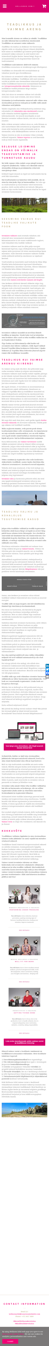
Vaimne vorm (7, 822)
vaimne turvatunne (28, 442)
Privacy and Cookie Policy (13, 1334)
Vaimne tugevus (23, 137)
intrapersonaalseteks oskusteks (17, 86)
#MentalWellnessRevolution (24, 1321)
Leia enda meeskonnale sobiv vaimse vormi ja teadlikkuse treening (24, 1042)
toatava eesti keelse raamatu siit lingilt (26, 280)
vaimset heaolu (28, 549)
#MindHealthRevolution (24, 1324)
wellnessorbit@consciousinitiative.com (24, 1314)
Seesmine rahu (8, 479)
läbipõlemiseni (31, 569)
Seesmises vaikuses (9, 236)
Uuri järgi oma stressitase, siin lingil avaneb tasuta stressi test (24, 747)
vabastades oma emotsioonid (25, 111)
